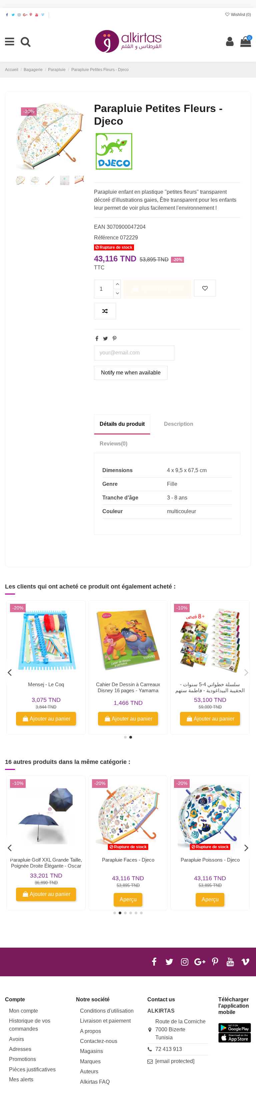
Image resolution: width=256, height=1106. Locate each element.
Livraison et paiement (105, 1021)
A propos (90, 1031)
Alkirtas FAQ (95, 1082)
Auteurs (89, 1071)
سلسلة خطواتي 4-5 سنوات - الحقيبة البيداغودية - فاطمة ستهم (210, 687)
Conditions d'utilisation (107, 1011)
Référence (106, 237)
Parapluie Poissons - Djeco (210, 860)
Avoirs (16, 1039)
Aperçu (128, 899)
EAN (99, 227)
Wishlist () (240, 14)
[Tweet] (105, 338)
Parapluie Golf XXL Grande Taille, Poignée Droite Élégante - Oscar (46, 863)
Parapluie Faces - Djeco (128, 860)
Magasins (91, 1051)
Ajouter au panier (162, 289)
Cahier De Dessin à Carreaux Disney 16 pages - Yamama (128, 687)
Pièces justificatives (32, 1069)
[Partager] (96, 338)
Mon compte (23, 1011)
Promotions (22, 1059)
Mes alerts (21, 1079)
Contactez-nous (98, 1041)
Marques (90, 1061)
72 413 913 (168, 1049)
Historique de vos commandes (29, 1025)
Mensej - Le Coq (46, 684)
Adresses (20, 1049)
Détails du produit (122, 424)
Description (178, 424)
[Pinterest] (114, 338)
